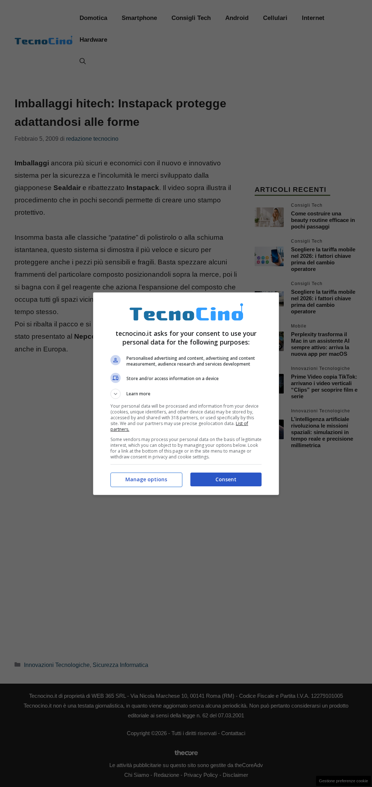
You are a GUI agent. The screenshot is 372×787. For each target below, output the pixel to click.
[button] (186, 394)
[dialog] (186, 393)
